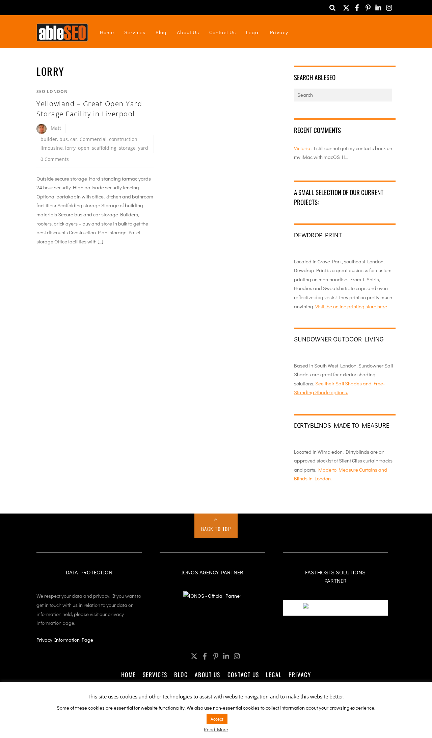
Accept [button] (217, 719)
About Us (188, 32)
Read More (216, 729)
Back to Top (216, 528)
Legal (253, 32)
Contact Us (222, 32)
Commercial (93, 139)
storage (127, 148)
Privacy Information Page (64, 639)
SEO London (52, 91)
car (73, 139)
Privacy (279, 32)
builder (48, 139)
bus (63, 139)
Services (134, 32)
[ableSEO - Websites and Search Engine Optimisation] (62, 37)
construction (123, 139)
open (83, 148)
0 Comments (54, 159)
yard (143, 148)
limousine (51, 148)
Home (107, 32)
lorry (70, 148)
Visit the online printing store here (351, 306)
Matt (56, 128)
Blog (161, 32)
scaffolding (104, 148)
